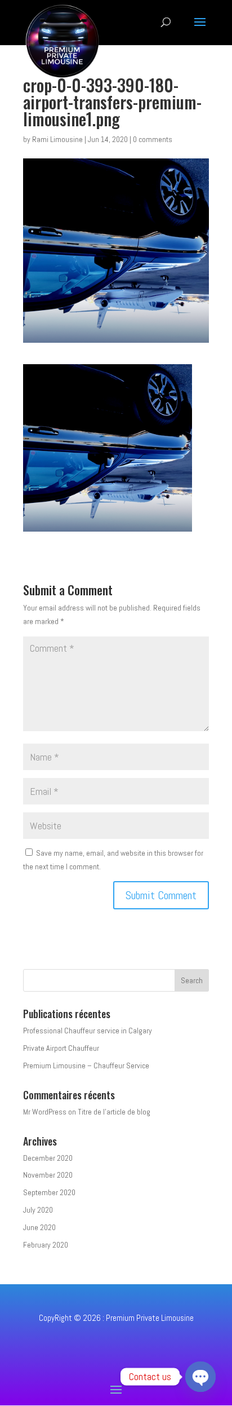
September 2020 (49, 1192)
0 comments (152, 139)
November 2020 (48, 1175)
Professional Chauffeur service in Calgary (87, 1030)
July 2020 (38, 1210)
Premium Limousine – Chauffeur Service (86, 1065)
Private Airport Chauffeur (61, 1048)
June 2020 (39, 1227)
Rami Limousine (57, 139)
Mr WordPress (44, 1112)
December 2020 (48, 1158)
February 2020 (45, 1245)
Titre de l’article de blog (114, 1112)
